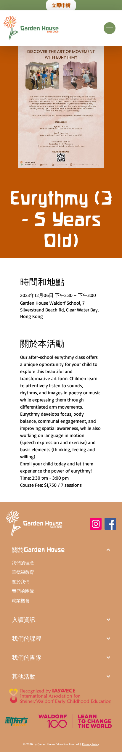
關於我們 (21, 581)
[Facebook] (110, 524)
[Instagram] (96, 524)
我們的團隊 (23, 591)
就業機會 (21, 600)
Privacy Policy (90, 744)
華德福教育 (23, 572)
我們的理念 (23, 562)
